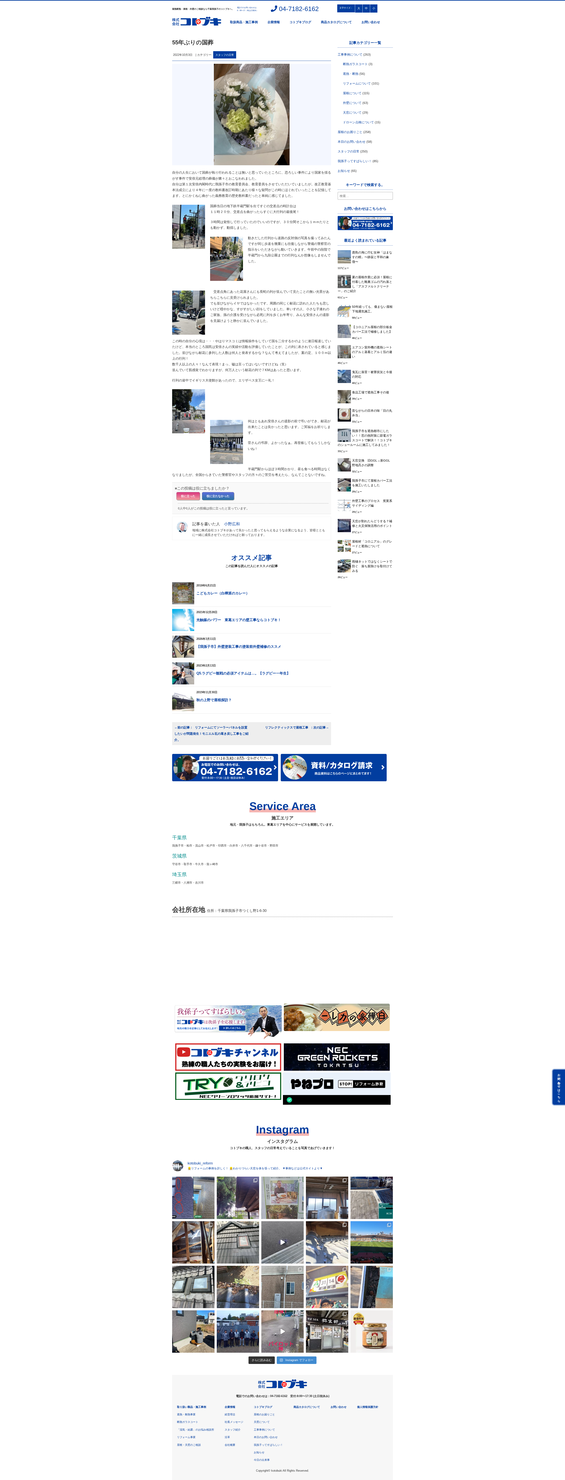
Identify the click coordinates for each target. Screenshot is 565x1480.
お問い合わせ (371, 22)
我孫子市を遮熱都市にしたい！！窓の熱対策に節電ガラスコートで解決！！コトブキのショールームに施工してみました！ (365, 438)
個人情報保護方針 (367, 1407)
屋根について (352, 93)
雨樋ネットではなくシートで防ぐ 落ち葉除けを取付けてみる (372, 566)
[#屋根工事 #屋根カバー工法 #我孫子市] (371, 1198)
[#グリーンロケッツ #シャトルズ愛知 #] (371, 1242)
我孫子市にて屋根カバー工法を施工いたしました (372, 483)
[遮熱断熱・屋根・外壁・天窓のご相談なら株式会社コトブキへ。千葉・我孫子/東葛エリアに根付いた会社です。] (282, 1387)
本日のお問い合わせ (351, 141)
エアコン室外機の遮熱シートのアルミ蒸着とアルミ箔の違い (372, 352)
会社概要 (230, 1444)
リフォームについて (357, 83)
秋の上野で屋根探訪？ (214, 700)
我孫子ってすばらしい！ (355, 161)
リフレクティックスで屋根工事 (287, 727)
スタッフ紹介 (233, 1429)
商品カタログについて (336, 22)
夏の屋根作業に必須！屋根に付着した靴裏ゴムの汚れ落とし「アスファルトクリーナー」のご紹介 (365, 284)
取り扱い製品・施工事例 (191, 1407)
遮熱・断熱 (350, 73)
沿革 (227, 1437)
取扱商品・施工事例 (244, 22)
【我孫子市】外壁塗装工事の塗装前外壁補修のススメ (238, 646)
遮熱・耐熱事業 (186, 1414)
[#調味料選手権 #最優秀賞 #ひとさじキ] (371, 1331)
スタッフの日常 (224, 54)
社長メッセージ (234, 1422)
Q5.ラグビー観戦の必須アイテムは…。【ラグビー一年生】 (243, 673)
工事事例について (350, 54)
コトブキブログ (300, 22)
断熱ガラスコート (355, 64)
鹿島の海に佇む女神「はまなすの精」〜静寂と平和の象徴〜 (372, 257)
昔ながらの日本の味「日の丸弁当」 (372, 413)
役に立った (188, 496)
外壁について (352, 103)
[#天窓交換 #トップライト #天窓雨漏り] (193, 1287)
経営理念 (230, 1414)
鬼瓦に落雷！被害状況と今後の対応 (372, 374)
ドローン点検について (358, 122)
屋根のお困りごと (350, 132)
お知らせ (344, 171)
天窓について (352, 112)
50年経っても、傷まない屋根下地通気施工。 (372, 309)
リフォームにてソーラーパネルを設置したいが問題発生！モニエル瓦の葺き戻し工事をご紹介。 (211, 734)
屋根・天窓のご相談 (189, 1444)
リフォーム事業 (186, 1437)
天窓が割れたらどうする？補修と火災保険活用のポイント (372, 523)
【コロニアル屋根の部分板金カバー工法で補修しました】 (372, 329)
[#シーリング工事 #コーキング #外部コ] (193, 1331)
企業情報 (273, 22)
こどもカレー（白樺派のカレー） (222, 593)
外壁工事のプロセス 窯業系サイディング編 (372, 503)
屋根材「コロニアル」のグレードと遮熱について (372, 544)
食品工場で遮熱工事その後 (370, 392)
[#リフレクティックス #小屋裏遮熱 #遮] (193, 1242)
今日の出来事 (262, 1459)
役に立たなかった (218, 496)
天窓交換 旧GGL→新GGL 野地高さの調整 (372, 463)
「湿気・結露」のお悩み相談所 (195, 1429)
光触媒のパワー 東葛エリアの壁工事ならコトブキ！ (238, 620)
